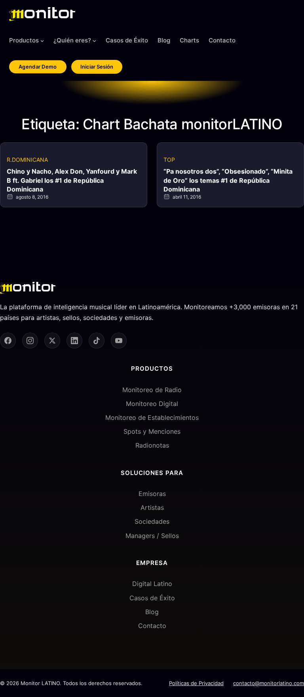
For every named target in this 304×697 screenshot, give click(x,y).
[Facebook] (8, 340)
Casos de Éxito (152, 598)
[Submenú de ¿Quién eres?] (94, 40)
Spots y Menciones (152, 431)
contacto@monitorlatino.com (268, 683)
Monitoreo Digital (152, 404)
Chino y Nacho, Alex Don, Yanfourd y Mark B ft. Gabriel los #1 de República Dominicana (72, 180)
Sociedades (152, 521)
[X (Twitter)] (52, 340)
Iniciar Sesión (96, 66)
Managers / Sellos (152, 536)
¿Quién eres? (72, 40)
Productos (24, 40)
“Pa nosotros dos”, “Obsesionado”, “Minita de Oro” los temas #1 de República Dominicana (228, 180)
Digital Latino (152, 584)
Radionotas (152, 445)
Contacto (152, 626)
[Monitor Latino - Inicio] (42, 14)
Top (169, 159)
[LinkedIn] (74, 340)
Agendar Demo (38, 66)
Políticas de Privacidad (196, 683)
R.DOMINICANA (27, 159)
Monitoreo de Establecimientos (152, 417)
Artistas (152, 507)
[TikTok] (96, 340)
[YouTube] (119, 340)
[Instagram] (30, 340)
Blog (152, 612)
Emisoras (152, 494)
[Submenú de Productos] (42, 40)
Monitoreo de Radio (152, 390)
